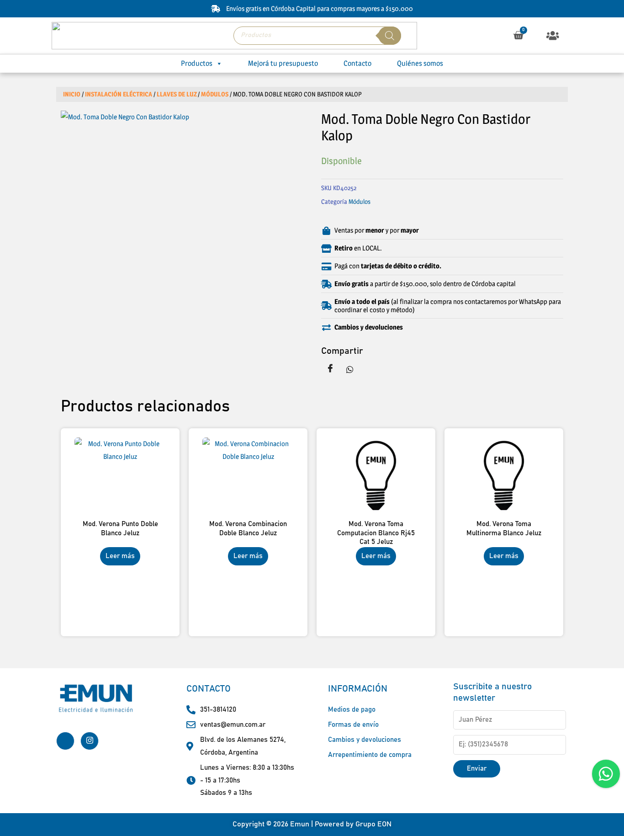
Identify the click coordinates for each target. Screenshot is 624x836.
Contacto (357, 63)
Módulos (214, 94)
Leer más (120, 556)
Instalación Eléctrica (118, 94)
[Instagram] (89, 741)
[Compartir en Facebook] (330, 369)
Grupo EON (373, 824)
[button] (553, 35)
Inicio (71, 94)
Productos (196, 63)
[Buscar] (389, 36)
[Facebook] (65, 741)
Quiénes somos (420, 63)
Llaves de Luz (176, 94)
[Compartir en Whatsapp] (350, 369)
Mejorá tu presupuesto (283, 63)
